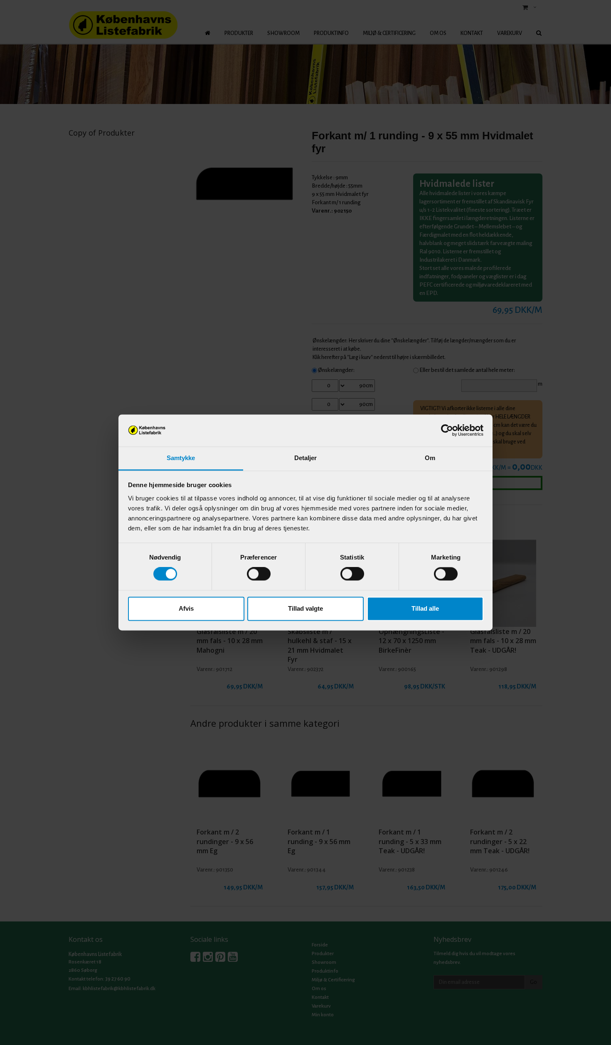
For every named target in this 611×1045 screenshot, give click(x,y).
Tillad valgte (305, 608)
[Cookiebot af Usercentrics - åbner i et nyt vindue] (447, 430)
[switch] (259, 574)
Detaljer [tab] (305, 457)
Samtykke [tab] (181, 457)
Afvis (186, 608)
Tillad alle (425, 608)
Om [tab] (430, 457)
